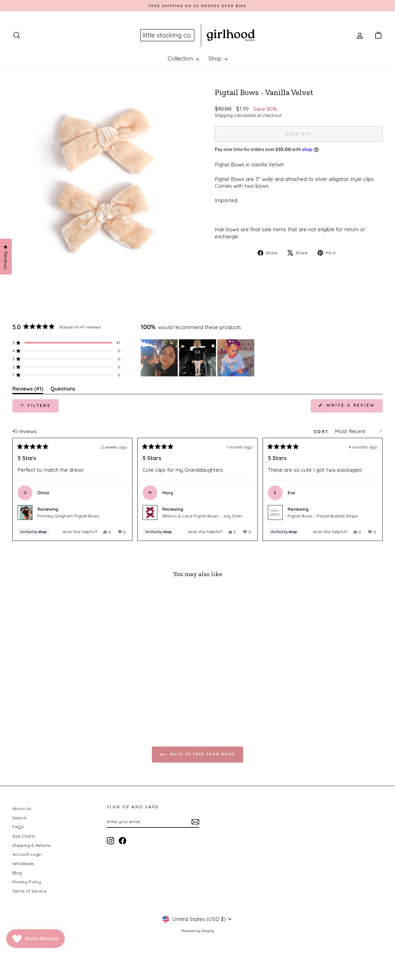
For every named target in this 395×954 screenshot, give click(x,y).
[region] (198, 357)
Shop (215, 58)
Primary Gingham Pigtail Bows (68, 516)
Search (19, 818)
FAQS (18, 827)
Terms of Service (29, 891)
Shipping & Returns (31, 845)
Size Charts (23, 836)
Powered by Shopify (197, 930)
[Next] (375, 489)
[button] (66, 342)
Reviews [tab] (27, 390)
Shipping (224, 115)
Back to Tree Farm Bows (201, 754)
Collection (181, 58)
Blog (17, 873)
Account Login (27, 854)
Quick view (56, 674)
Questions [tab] (63, 390)
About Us (21, 808)
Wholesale (23, 863)
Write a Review (353, 407)
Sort (322, 431)
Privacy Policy (26, 882)
